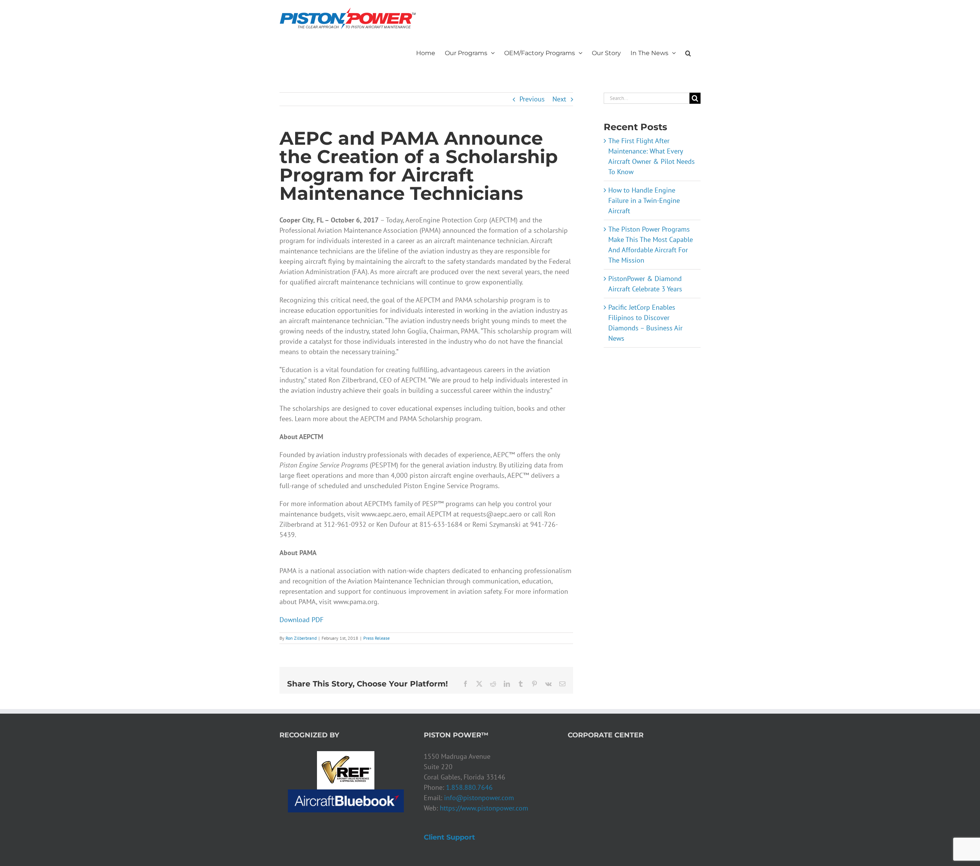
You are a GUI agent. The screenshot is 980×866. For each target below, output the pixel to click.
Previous (532, 99)
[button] (688, 52)
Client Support (449, 837)
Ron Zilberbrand (301, 638)
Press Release (376, 638)
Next (559, 99)
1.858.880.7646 (469, 787)
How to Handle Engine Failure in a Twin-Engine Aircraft (644, 200)
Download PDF (301, 619)
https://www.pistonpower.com (484, 808)
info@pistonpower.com (479, 797)
